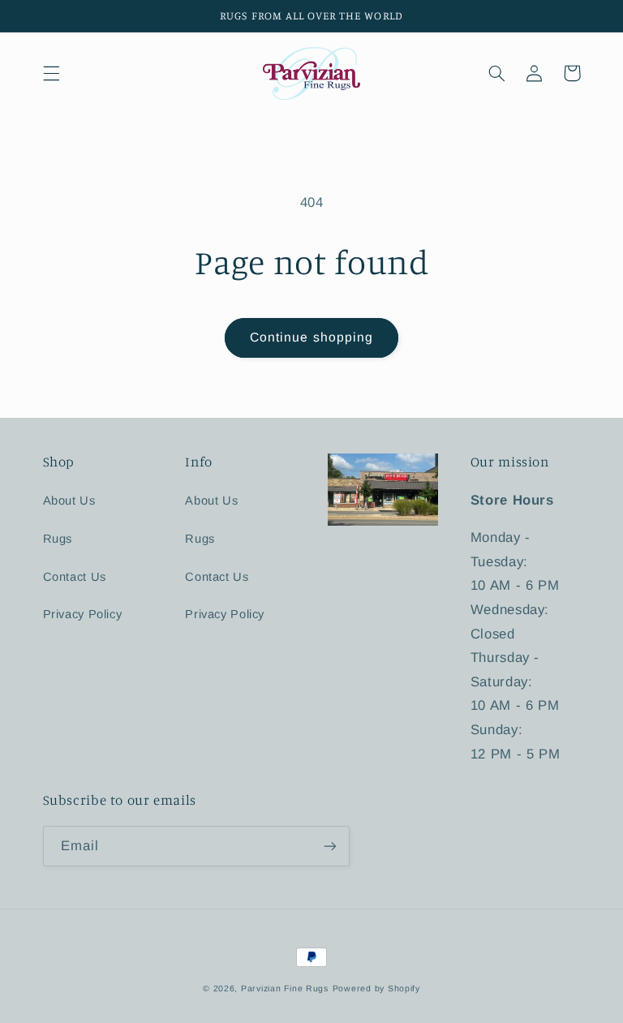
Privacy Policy (82, 614)
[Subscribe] (329, 846)
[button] (51, 73)
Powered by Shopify (376, 988)
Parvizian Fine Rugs (285, 988)
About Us (69, 500)
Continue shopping (311, 337)
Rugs (58, 538)
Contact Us (74, 576)
